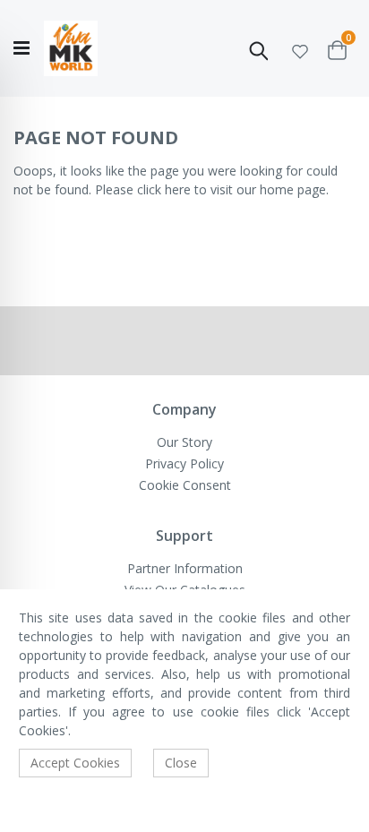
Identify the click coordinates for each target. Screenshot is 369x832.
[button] (300, 48)
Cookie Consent (185, 484)
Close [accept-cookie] (181, 762)
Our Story (184, 441)
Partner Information (185, 568)
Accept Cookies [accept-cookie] (75, 762)
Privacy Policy (184, 463)
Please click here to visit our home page (210, 189)
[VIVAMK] (71, 49)
